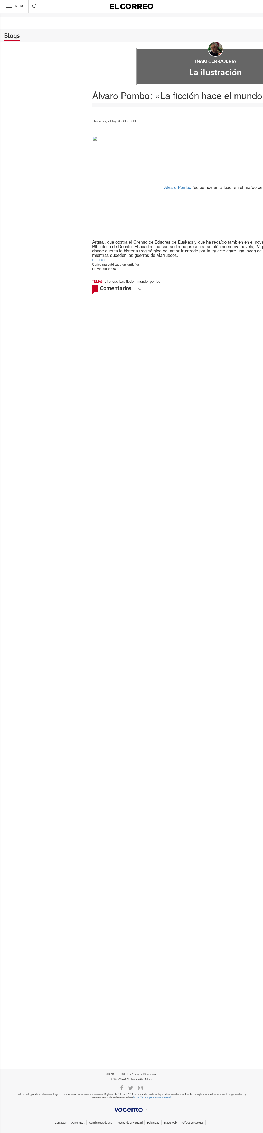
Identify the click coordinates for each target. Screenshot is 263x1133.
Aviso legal (77, 1122)
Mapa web (170, 1122)
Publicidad (153, 1122)
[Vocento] (131, 1110)
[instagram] (140, 1087)
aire (108, 282)
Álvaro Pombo (177, 187)
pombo (155, 282)
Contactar (60, 1122)
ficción (131, 282)
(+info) (98, 259)
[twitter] (131, 1087)
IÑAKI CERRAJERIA (215, 61)
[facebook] (122, 1087)
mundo (142, 282)
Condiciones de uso (100, 1122)
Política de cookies (192, 1122)
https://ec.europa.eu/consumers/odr (152, 1097)
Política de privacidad (129, 1122)
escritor (118, 282)
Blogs (12, 36)
